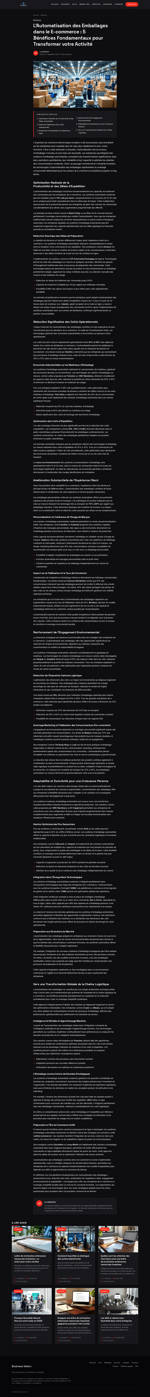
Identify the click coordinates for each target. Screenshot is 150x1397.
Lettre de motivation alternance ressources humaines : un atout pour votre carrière (30, 1259)
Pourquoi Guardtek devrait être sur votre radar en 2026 (28, 1319)
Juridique (107, 4)
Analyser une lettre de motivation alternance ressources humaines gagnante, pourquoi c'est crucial (74, 1321)
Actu (74, 4)
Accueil (55, 4)
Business (65, 4)
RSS (136, 1366)
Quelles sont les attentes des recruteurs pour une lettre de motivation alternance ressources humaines (115, 1260)
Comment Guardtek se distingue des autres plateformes (73, 1257)
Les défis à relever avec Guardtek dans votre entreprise (116, 1319)
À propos (119, 4)
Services (96, 4)
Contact (132, 4)
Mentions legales (127, 1366)
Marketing (85, 4)
